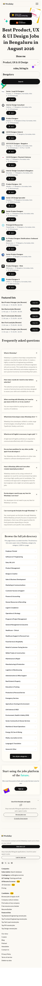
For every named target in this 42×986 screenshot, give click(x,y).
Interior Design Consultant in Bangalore (19, 171)
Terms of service (7, 957)
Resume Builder (7, 909)
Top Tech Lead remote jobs (10, 922)
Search (20, 81)
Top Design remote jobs (9, 928)
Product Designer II (13, 279)
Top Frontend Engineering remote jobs (14, 919)
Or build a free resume (21, 818)
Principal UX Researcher (14, 225)
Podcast (4, 943)
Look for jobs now (21, 857)
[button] (37, 3)
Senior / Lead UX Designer (15, 91)
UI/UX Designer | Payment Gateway (18, 157)
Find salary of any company (11, 903)
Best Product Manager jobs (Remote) (14, 302)
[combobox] (18, 62)
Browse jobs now (21, 814)
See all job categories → (21, 756)
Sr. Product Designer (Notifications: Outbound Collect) (22, 239)
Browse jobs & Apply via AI (10, 896)
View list (35, 302)
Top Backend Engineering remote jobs (14, 916)
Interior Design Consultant (15, 105)
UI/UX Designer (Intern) (14, 132)
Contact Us (5, 950)
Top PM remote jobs (8, 925)
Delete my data (7, 960)
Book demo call (21, 846)
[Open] (38, 62)
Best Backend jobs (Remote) (11, 309)
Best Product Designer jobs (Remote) (14, 329)
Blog (3, 940)
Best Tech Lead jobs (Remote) (12, 322)
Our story (5, 934)
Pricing (4, 888)
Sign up (20, 789)
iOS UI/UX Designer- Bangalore (17, 143)
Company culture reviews (10, 900)
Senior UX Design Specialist (15, 198)
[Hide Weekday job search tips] (38, 800)
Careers (4, 937)
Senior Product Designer (14, 211)
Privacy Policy (6, 954)
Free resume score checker (10, 906)
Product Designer (12, 118)
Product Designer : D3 (13, 184)
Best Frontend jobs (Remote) (11, 316)
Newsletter (5, 946)
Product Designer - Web (14, 266)
